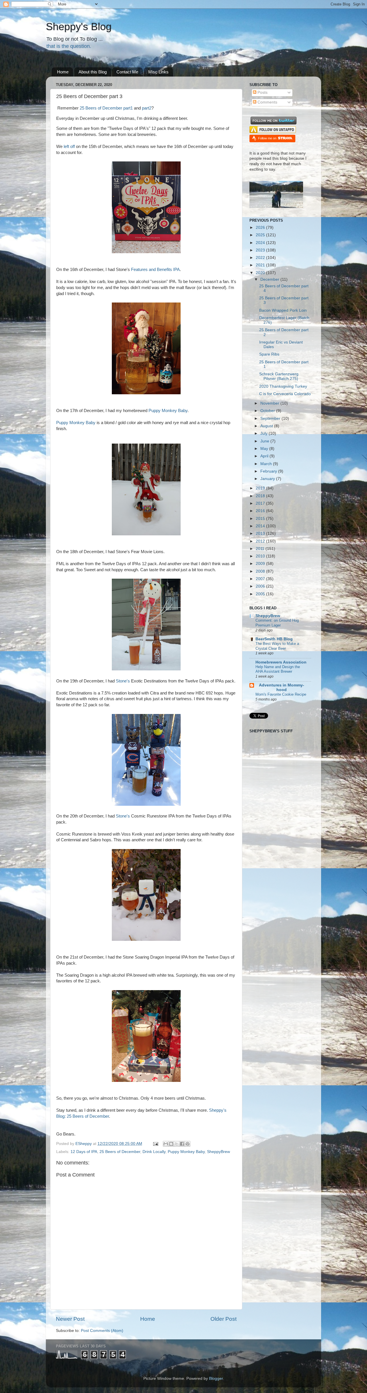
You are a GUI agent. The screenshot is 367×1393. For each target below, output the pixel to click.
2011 (261, 549)
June (265, 441)
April (265, 456)
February (269, 471)
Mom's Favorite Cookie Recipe (280, 694)
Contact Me (127, 71)
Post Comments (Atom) (102, 1330)
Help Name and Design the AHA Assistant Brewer (277, 669)
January (268, 479)
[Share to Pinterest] (187, 1144)
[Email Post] (155, 1144)
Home (63, 71)
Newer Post (70, 1319)
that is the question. (68, 46)
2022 (261, 257)
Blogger (216, 1378)
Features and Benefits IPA (155, 269)
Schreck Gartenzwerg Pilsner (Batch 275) (278, 376)
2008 (261, 571)
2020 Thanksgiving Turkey (283, 386)
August (267, 426)
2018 (261, 496)
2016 (261, 511)
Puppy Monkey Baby (168, 410)
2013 (261, 533)
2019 (261, 488)
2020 (261, 273)
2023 (261, 250)
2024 (261, 243)
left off (69, 146)
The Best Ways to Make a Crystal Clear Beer (277, 646)
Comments (266, 102)
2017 (261, 503)
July (264, 433)
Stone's (123, 681)
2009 (261, 563)
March (266, 464)
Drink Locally (153, 1152)
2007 (261, 579)
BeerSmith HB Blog (274, 639)
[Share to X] (176, 1144)
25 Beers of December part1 (106, 108)
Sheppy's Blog (79, 26)
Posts (262, 92)
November (270, 403)
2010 (261, 556)
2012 (261, 541)
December (270, 279)
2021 (261, 265)
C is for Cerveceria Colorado (285, 394)
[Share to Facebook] (182, 1144)
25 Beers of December (119, 1152)
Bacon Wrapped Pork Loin (283, 310)
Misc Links (158, 71)
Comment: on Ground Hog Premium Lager (277, 622)
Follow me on (267, 138)
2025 (261, 235)
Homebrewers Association (281, 662)
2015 (261, 518)
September (271, 418)
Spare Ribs (269, 354)
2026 (261, 227)
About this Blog (93, 71)
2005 (261, 594)
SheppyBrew (218, 1152)
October (268, 411)
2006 (261, 586)
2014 (261, 526)
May (264, 448)
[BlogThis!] (171, 1144)
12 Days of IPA (84, 1152)
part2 (146, 108)
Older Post (223, 1319)
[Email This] (166, 1144)
